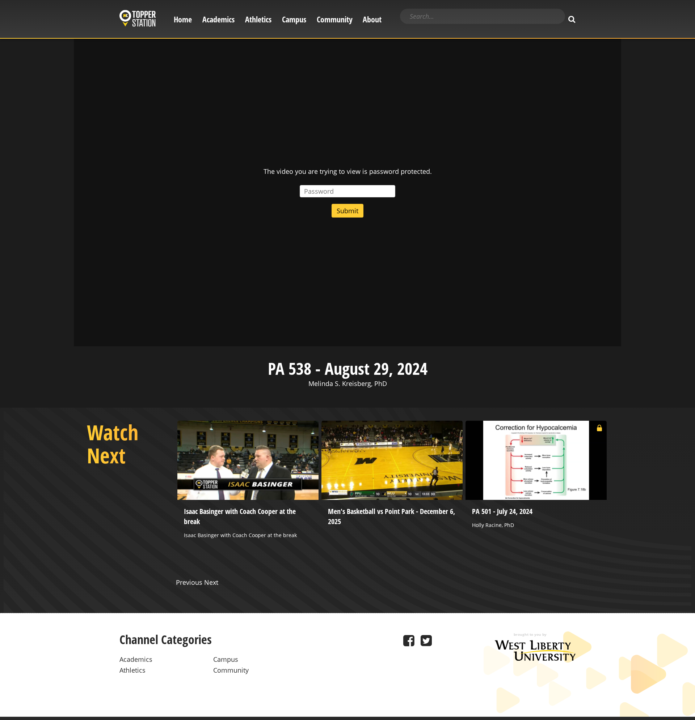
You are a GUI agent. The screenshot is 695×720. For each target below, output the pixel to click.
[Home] (137, 19)
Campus (294, 19)
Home (183, 19)
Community (335, 19)
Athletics (258, 19)
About (372, 19)
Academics (218, 19)
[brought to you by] (535, 658)
